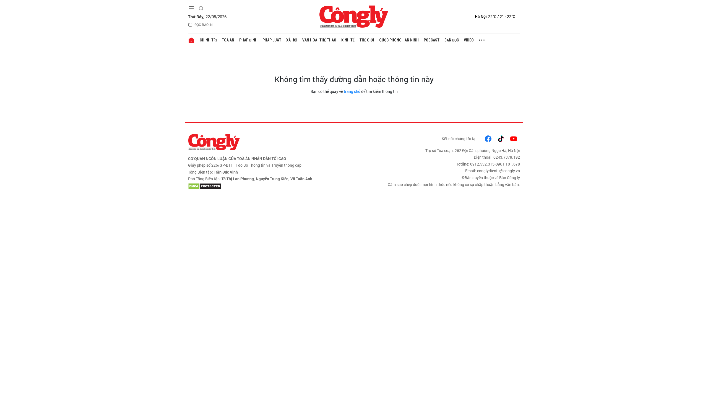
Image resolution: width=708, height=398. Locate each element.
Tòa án (228, 40)
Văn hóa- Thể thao (319, 40)
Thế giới (367, 40)
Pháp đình (248, 40)
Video (469, 40)
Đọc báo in (203, 24)
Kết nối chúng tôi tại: (460, 138)
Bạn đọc (451, 40)
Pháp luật (271, 40)
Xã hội (291, 40)
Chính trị (208, 40)
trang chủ (352, 91)
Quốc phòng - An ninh (399, 40)
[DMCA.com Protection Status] (269, 186)
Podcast (431, 40)
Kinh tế (348, 40)
